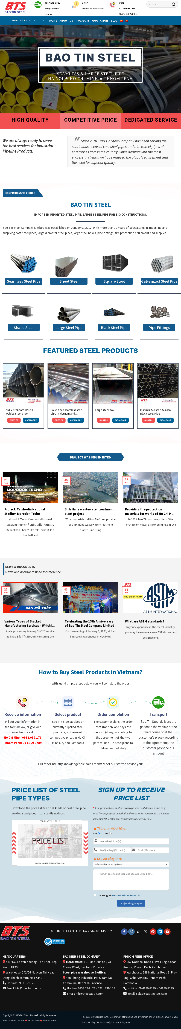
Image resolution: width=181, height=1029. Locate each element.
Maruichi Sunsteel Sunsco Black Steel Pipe (155, 411)
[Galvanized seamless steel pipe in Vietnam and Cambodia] (68, 384)
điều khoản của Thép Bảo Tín (126, 895)
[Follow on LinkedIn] (160, 931)
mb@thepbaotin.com (90, 994)
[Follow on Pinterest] (153, 931)
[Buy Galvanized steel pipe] (159, 264)
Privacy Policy (88, 1022)
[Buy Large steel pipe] (69, 312)
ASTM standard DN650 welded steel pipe (19, 411)
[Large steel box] (113, 384)
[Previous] (2, 397)
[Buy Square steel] (114, 264)
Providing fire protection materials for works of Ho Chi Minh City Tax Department (150, 511)
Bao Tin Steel (31, 1015)
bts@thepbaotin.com (29, 988)
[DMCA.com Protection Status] (80, 941)
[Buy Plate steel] (68, 264)
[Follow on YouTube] (167, 931)
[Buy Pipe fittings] (159, 312)
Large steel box (104, 410)
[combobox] (162, 4)
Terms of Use (103, 1022)
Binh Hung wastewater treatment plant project (89, 511)
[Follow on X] (145, 931)
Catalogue (31, 420)
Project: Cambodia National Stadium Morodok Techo (24, 511)
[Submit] (174, 4)
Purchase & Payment (120, 1022)
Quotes (14, 420)
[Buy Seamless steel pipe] (23, 264)
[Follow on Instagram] (131, 931)
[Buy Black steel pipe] (114, 312)
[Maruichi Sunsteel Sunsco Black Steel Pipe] (157, 384)
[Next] (178, 397)
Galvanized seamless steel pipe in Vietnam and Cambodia (66, 412)
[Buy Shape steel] (23, 312)
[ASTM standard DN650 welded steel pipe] (23, 384)
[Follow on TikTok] (138, 931)
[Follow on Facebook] (124, 931)
